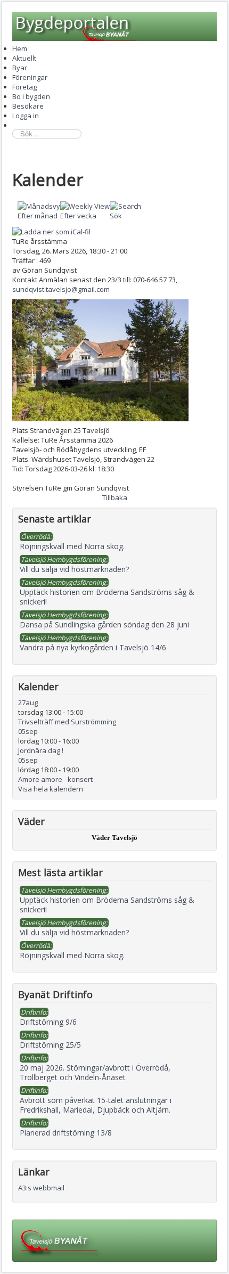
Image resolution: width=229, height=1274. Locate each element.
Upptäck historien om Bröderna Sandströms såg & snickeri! (107, 904)
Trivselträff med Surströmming (67, 721)
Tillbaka (114, 497)
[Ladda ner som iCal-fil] (51, 230)
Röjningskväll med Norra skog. (72, 955)
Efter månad (38, 215)
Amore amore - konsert (55, 779)
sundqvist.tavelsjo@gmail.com (61, 289)
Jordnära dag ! (40, 750)
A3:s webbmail (41, 1188)
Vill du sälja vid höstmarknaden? (74, 932)
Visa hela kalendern (50, 789)
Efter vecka (78, 215)
